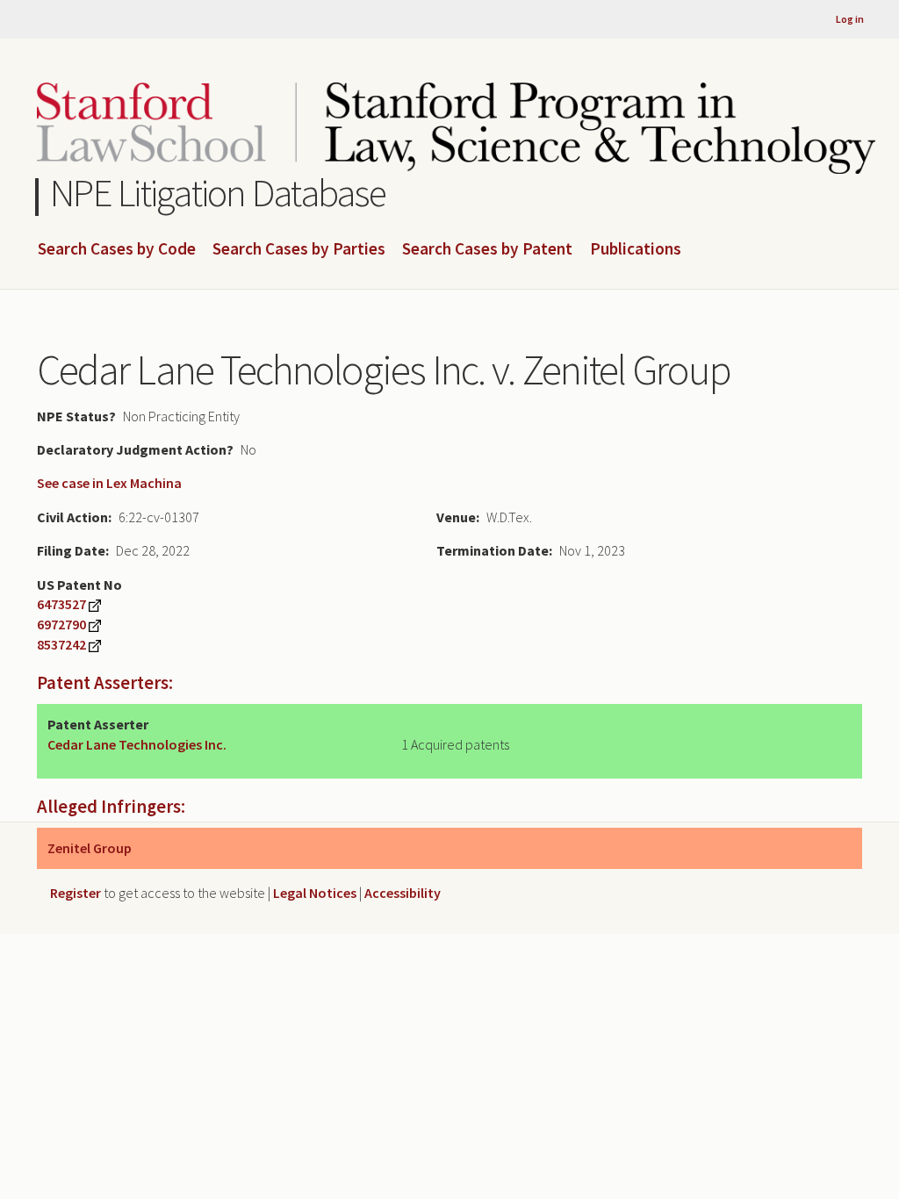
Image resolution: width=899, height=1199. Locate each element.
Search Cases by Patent (487, 249)
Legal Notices (314, 892)
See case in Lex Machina (109, 483)
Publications (635, 249)
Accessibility (402, 892)
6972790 (61, 624)
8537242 (61, 644)
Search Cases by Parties (298, 249)
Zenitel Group (89, 848)
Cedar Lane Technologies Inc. (137, 744)
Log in (850, 18)
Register (75, 892)
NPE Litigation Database (218, 193)
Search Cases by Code (117, 249)
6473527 (61, 604)
